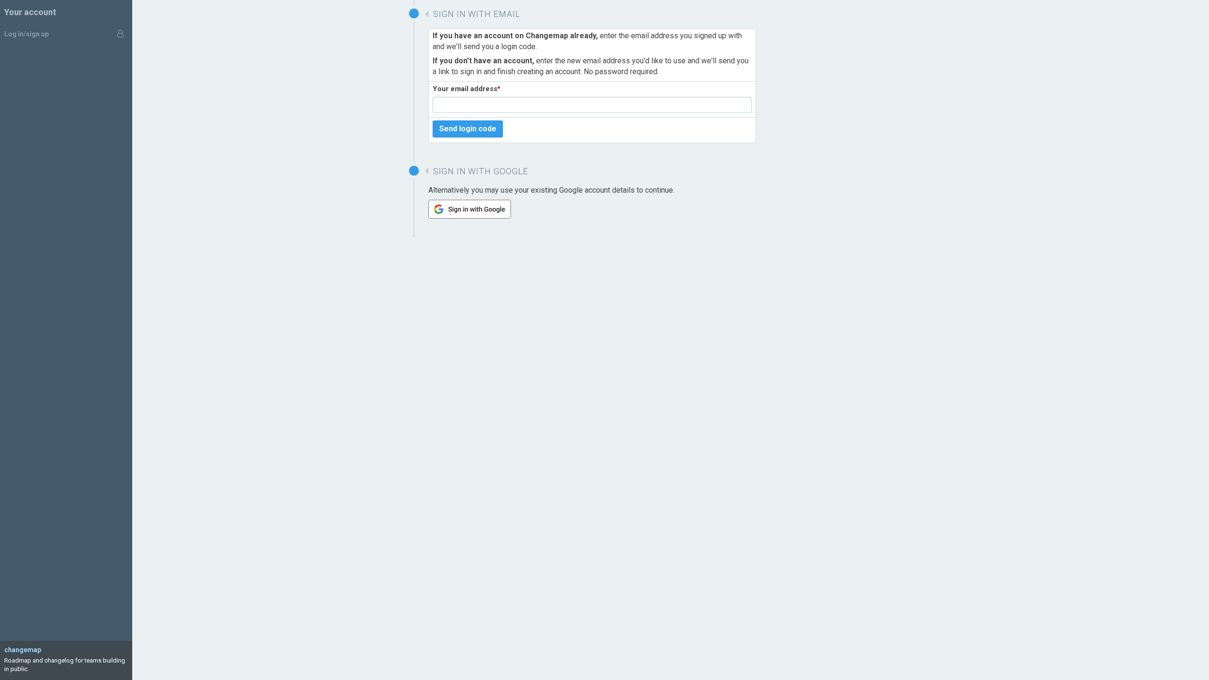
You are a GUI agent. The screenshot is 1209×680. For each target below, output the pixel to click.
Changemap (22, 650)
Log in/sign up (26, 34)
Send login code (467, 128)
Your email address (467, 89)
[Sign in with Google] (469, 216)
